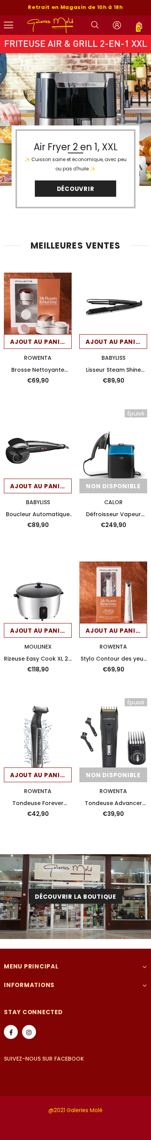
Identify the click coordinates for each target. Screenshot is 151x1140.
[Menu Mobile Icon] (8, 25)
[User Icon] (117, 25)
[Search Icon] (95, 25)
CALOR (113, 502)
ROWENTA (37, 358)
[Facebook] (11, 1032)
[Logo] (50, 25)
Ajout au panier (38, 342)
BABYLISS (113, 358)
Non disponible (113, 486)
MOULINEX (37, 647)
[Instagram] (29, 1032)
